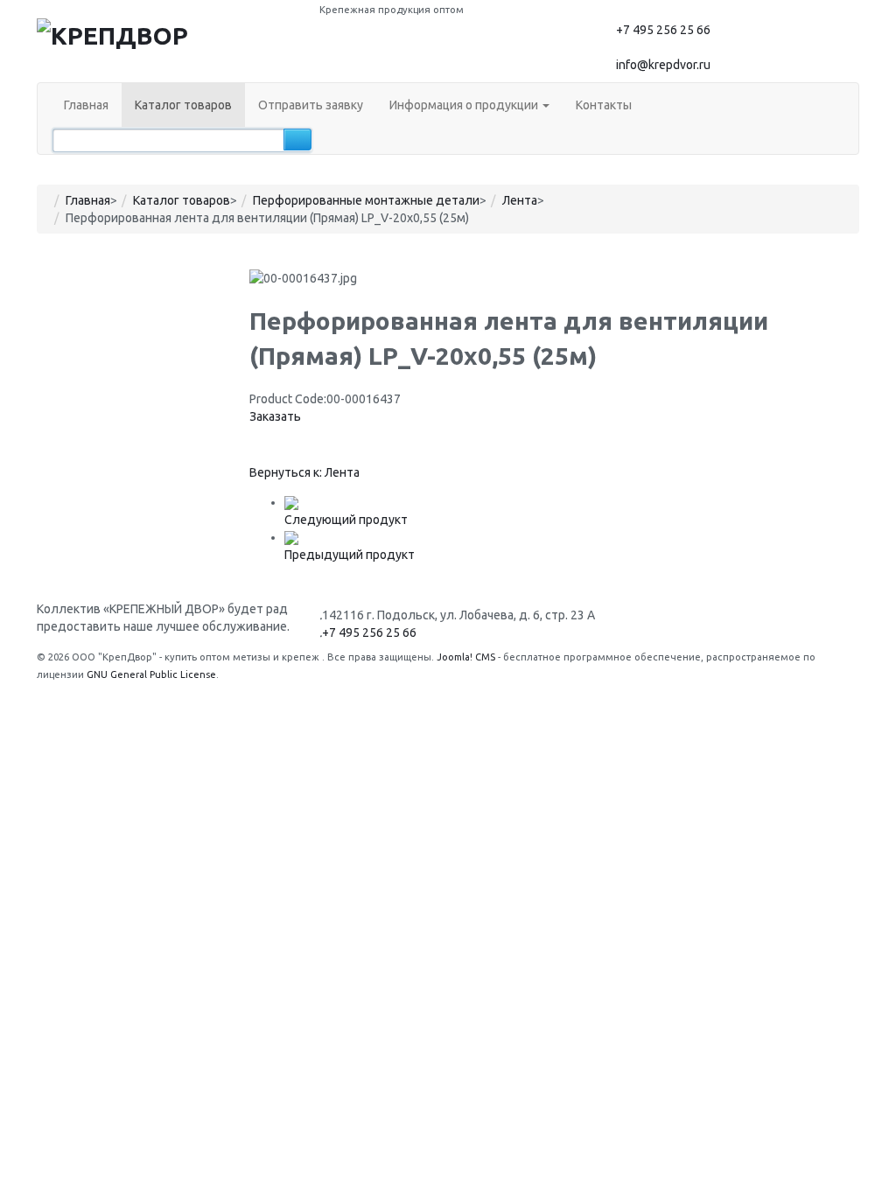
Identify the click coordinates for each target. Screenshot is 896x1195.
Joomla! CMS (466, 657)
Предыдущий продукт (349, 555)
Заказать (275, 416)
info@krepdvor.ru (663, 65)
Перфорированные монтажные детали (366, 200)
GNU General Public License (151, 674)
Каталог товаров (183, 105)
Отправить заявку (310, 105)
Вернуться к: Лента (304, 472)
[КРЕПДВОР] (112, 33)
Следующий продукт (346, 520)
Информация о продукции (465, 105)
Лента (519, 200)
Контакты (604, 105)
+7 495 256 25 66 (663, 30)
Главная (86, 105)
